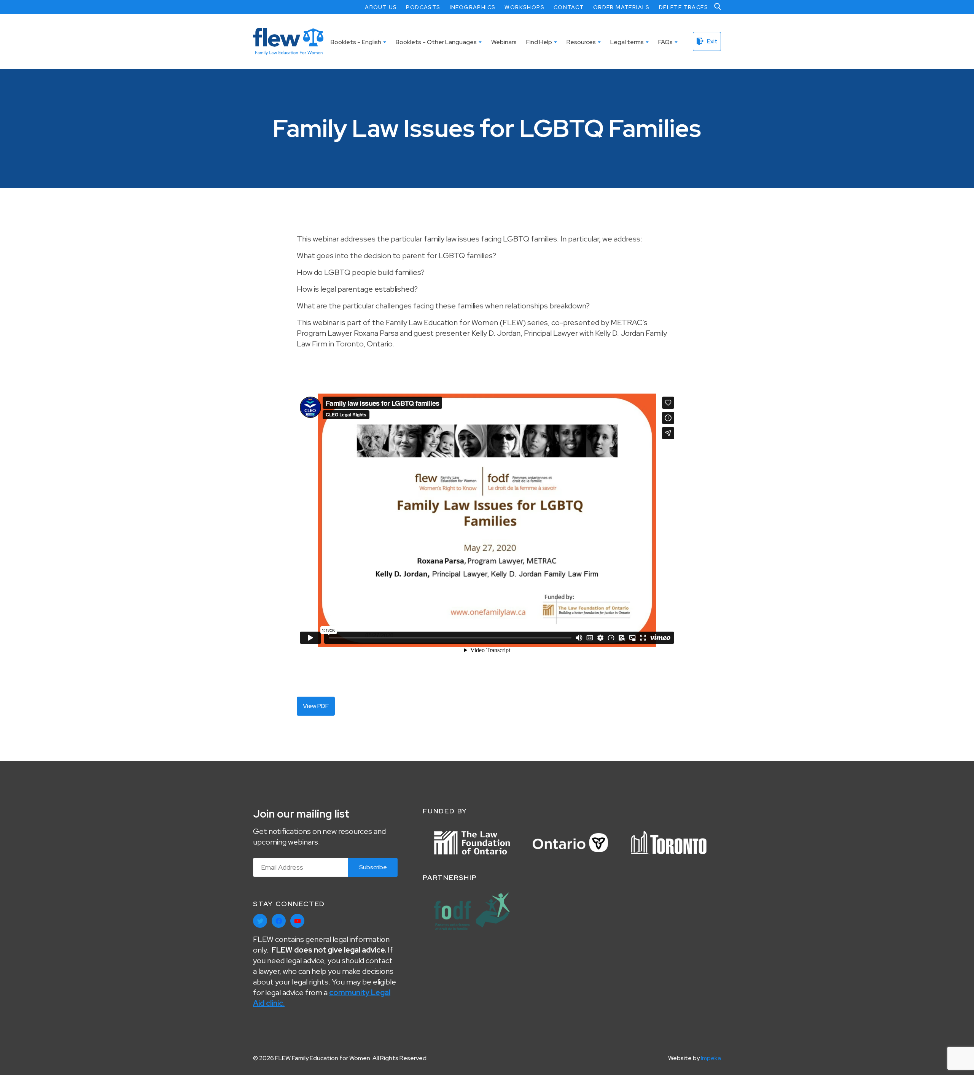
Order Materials (621, 7)
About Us (381, 7)
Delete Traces (683, 7)
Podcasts (423, 7)
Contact (569, 7)
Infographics (473, 7)
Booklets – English (356, 42)
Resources (581, 42)
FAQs (665, 42)
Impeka (711, 1058)
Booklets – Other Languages (436, 42)
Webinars (504, 42)
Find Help (539, 42)
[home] (288, 41)
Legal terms (627, 42)
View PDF (316, 706)
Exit (712, 41)
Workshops (524, 7)
